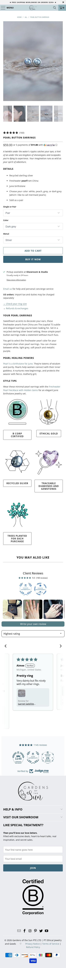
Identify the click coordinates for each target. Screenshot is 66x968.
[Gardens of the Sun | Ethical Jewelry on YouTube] (46, 931)
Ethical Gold (49, 433)
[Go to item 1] (12, 609)
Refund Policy (33, 947)
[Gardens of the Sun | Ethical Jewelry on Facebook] (24, 931)
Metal (6, 233)
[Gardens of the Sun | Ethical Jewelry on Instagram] (30, 931)
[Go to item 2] (32, 609)
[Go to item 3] (53, 609)
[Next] (60, 61)
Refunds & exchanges (17, 308)
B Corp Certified (17, 435)
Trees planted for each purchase (17, 538)
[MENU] (2, 8)
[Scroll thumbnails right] (60, 609)
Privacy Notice (32, 943)
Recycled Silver (17, 483)
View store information (16, 280)
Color (5, 220)
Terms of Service (50, 943)
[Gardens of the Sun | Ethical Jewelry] (33, 8)
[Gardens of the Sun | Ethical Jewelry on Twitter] (41, 931)
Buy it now (33, 259)
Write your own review (33, 624)
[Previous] (5, 61)
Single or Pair (9, 206)
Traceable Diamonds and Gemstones (49, 486)
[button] (35, 144)
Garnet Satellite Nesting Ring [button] (26, 703)
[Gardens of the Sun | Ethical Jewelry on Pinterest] (35, 931)
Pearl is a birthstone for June (18, 363)
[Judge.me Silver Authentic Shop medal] (33, 757)
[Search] (55, 8)
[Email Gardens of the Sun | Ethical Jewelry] (19, 931)
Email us (7, 288)
